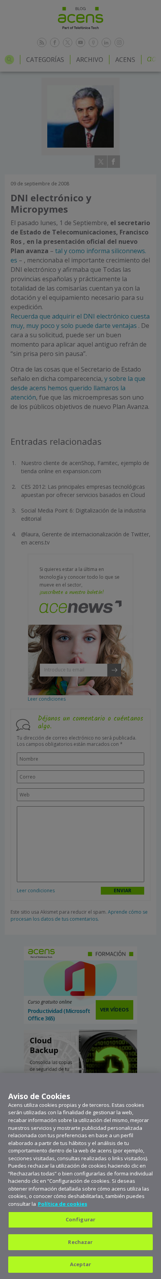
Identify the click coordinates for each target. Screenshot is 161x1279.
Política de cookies (62, 1203)
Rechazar (80, 1242)
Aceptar (80, 1264)
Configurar (80, 1219)
